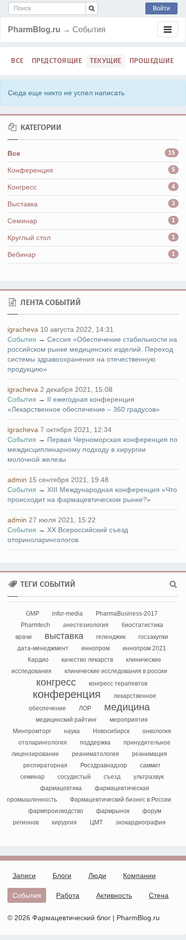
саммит (150, 765)
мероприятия (129, 719)
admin (17, 480)
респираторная (45, 765)
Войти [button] (161, 8)
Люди (97, 875)
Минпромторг (32, 731)
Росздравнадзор (103, 765)
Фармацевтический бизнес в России (120, 799)
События (21, 339)
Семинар (22, 221)
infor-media (67, 613)
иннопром (95, 648)
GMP (32, 613)
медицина (127, 706)
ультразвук (148, 776)
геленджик (110, 636)
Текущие (106, 61)
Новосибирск (111, 731)
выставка (64, 636)
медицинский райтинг (66, 719)
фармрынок (112, 811)
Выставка (22, 204)
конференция (67, 694)
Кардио (38, 659)
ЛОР (85, 708)
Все (17, 61)
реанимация (149, 754)
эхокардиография (141, 822)
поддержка (95, 742)
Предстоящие (57, 61)
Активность (114, 895)
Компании (139, 875)
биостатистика (142, 625)
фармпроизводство (55, 811)
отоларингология (42, 742)
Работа (67, 895)
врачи (23, 636)
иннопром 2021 (144, 648)
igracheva (22, 329)
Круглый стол (29, 238)
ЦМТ (96, 822)
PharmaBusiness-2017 (127, 613)
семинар (32, 776)
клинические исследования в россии (115, 671)
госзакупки (153, 636)
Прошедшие (151, 61)
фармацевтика (61, 788)
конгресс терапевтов (118, 683)
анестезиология (86, 625)
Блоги (62, 875)
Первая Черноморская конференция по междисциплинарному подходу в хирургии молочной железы (92, 449)
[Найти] (91, 8)
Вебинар (21, 254)
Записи (24, 875)
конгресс (56, 682)
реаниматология (95, 754)
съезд (112, 776)
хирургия (64, 822)
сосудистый (74, 776)
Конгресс (22, 187)
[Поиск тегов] (173, 584)
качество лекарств (87, 659)
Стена (159, 895)
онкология (156, 731)
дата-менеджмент (42, 648)
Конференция (30, 170)
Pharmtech (35, 625)
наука (72, 731)
